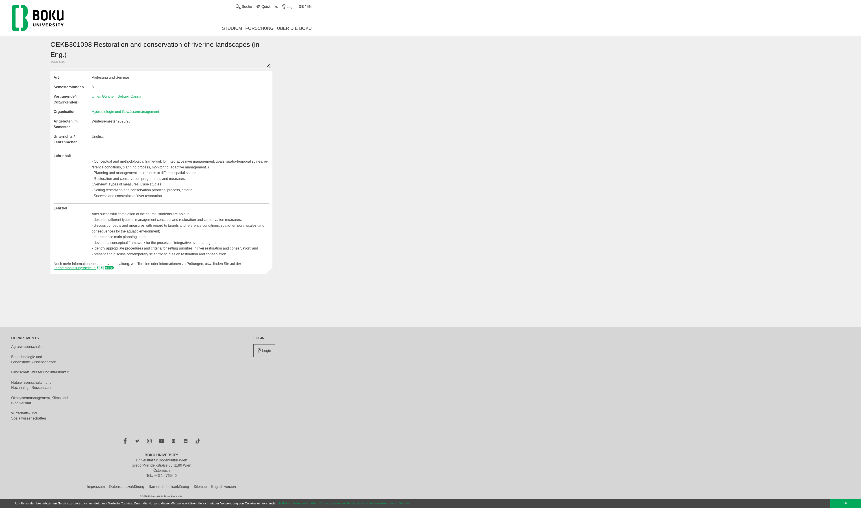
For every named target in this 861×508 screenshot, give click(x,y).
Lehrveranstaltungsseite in (75, 268)
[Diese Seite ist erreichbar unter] (269, 66)
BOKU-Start (57, 61)
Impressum (96, 487)
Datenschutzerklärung (126, 487)
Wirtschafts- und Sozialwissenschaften (28, 415)
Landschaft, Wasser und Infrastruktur (40, 372)
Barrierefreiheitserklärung (169, 487)
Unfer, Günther (103, 96)
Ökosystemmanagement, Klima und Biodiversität (39, 400)
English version (223, 487)
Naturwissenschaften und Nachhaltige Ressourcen (31, 385)
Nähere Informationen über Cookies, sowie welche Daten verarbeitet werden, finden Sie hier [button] (344, 503)
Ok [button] (845, 503)
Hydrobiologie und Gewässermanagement (125, 112)
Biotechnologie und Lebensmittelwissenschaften (33, 359)
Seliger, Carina (129, 96)
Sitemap (200, 487)
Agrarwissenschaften (28, 347)
